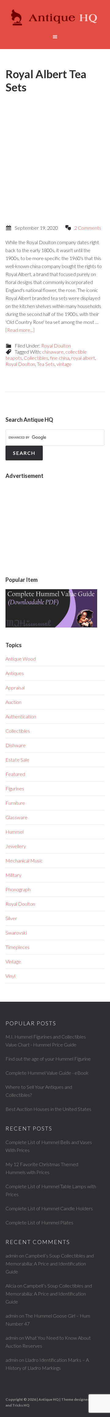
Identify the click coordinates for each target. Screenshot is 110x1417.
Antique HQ (55, 18)
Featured (15, 774)
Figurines (15, 788)
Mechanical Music (24, 860)
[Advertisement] (55, 153)
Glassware (17, 817)
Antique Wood (21, 659)
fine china (59, 358)
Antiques (15, 673)
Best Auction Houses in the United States (48, 1109)
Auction (13, 702)
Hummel (15, 832)
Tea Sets (46, 364)
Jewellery (16, 846)
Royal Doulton (56, 345)
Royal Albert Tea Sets (46, 80)
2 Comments (87, 228)
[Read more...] (20, 330)
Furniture (15, 803)
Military (13, 875)
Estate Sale (17, 759)
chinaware (53, 352)
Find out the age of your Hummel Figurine (48, 1059)
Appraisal (15, 687)
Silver (11, 918)
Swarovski (16, 932)
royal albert (83, 358)
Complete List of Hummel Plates (39, 1222)
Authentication (21, 716)
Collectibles (36, 358)
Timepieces (18, 947)
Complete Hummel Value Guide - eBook (47, 1073)
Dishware (16, 745)
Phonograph (18, 889)
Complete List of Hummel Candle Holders (49, 1208)
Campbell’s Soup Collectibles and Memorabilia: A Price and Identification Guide (50, 1263)
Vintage (13, 961)
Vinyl (10, 976)
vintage (64, 364)
